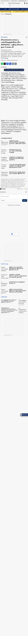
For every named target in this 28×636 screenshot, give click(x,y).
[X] (5, 64)
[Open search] (3, 3)
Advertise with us (8, 34)
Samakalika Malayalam (22, 0)
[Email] (13, 64)
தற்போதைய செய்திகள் (14, 9)
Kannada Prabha (14, 0)
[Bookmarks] (25, 3)
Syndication (4, 67)
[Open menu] (1, 3)
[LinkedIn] (10, 64)
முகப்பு (5, 9)
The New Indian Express (5, 0)
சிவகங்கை (4, 37)
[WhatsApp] (2, 64)
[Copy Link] (15, 64)
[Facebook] (7, 64)
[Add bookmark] (26, 37)
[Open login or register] (27, 3)
